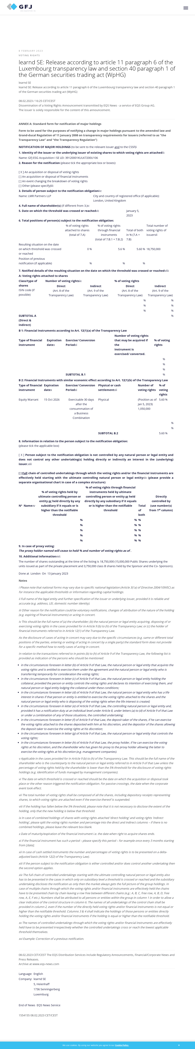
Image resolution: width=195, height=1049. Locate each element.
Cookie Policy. (122, 1045)
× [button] (179, 1045)
